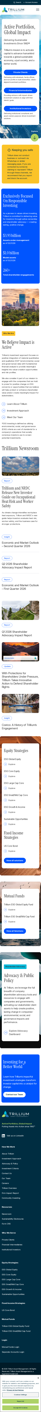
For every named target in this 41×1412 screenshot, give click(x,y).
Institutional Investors (11, 1249)
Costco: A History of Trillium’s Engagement (19, 726)
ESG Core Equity (9, 1274)
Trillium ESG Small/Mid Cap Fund (16, 1331)
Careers (5, 1183)
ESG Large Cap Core (11, 1279)
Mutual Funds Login (10, 1347)
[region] (20, 1393)
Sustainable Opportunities (13, 1294)
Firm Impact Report (10, 1193)
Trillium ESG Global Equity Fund (15, 1326)
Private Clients (8, 1240)
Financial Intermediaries (12, 1244)
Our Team (6, 1178)
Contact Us (7, 1173)
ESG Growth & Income (12, 1289)
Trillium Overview (9, 1188)
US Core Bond (8, 1310)
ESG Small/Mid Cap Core (13, 1284)
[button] (30, 2)
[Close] (38, 1377)
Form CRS (6, 1224)
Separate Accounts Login (13, 1352)
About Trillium (8, 1154)
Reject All (20, 1401)
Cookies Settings (20, 1395)
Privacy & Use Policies (15, 1390)
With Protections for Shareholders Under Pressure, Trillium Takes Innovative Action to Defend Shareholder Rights (20, 680)
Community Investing (11, 1198)
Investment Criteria (10, 1168)
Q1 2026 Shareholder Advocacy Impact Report (17, 633)
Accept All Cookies (20, 1408)
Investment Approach (11, 1158)
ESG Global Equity (10, 1269)
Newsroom (7, 1214)
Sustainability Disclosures (13, 1219)
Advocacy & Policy (10, 1163)
